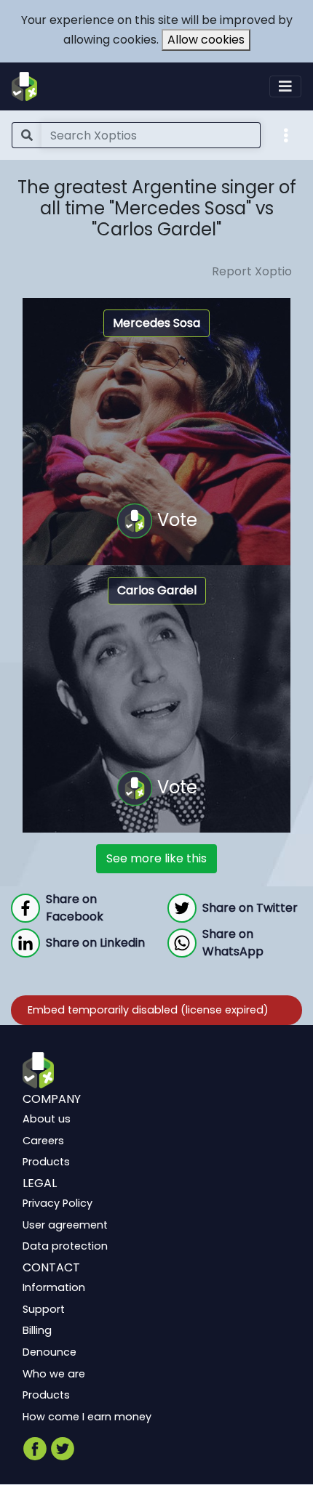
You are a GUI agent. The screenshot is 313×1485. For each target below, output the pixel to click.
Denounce (49, 1352)
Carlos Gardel (157, 590)
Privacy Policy (57, 1204)
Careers (43, 1140)
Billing (37, 1331)
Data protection (65, 1246)
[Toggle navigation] (285, 86)
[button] (286, 134)
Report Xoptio (252, 271)
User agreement (65, 1225)
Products (46, 1162)
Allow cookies (206, 39)
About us (47, 1119)
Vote (175, 520)
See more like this (156, 858)
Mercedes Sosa (156, 323)
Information (54, 1288)
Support (44, 1309)
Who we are (54, 1374)
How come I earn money (87, 1416)
